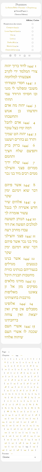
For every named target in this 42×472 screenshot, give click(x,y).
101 (20, 418)
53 (37, 387)
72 (14, 401)
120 (6, 432)
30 (34, 373)
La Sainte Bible (11, 8)
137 (13, 443)
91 (28, 411)
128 (24, 436)
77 (10, 404)
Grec (12, 35)
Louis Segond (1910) (12, 31)
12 (29, 362)
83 (12, 408)
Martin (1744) (12, 46)
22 (18, 369)
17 (24, 366)
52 (31, 387)
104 (3, 422)
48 (5, 387)
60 (9, 394)
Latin (12, 39)
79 (23, 404)
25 (38, 369)
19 (37, 366)
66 (12, 397)
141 (6, 447)
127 (17, 436)
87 (39, 408)
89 (15, 411)
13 (35, 362)
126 (10, 436)
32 (9, 376)
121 (13, 432)
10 (17, 362)
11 (23, 362)
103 (34, 418)
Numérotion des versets (13, 24)
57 (27, 390)
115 (8, 429)
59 (3, 394)
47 (34, 383)
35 (28, 376)
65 (5, 397)
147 (10, 450)
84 (19, 408)
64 (36, 394)
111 (17, 425)
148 (18, 450)
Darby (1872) (11, 42)
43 (8, 383)
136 (6, 443)
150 (32, 450)
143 (20, 447)
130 (39, 436)
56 (20, 390)
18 (30, 366)
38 (12, 380)
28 (21, 373)
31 (2, 376)
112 (24, 425)
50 (19, 387)
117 (22, 429)
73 (21, 401)
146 (3, 450)
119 (36, 429)
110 (10, 425)
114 (38, 425)
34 (22, 376)
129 (31, 436)
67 (19, 397)
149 (25, 450)
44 (14, 383)
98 (36, 415)
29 (28, 373)
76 (3, 404)
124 (34, 432)
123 (27, 432)
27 (14, 373)
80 (30, 404)
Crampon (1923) (12, 27)
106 (17, 422)
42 (38, 380)
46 (28, 383)
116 (15, 429)
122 (20, 432)
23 (25, 369)
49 (12, 387)
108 (32, 422)
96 (23, 415)
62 (22, 394)
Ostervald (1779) (11, 50)
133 (22, 440)
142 (13, 447)
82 (6, 408)
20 (6, 369)
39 (18, 380)
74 (28, 401)
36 (35, 376)
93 (3, 415)
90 (21, 411)
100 (12, 418)
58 (33, 390)
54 (8, 390)
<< (12, 355)
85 (25, 408)
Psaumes (22, 8)
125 (3, 436)
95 (16, 415)
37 (5, 380)
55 (14, 390)
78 (17, 404)
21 (12, 369)
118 (29, 429)
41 (32, 380)
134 (29, 440)
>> (21, 355)
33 (15, 376)
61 (16, 394)
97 (29, 415)
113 (31, 425)
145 (34, 447)
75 (34, 401)
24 (31, 369)
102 (27, 418)
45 (21, 383)
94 (9, 415)
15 (11, 366)
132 (15, 440)
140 (34, 443)
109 (3, 425)
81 (37, 404)
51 (25, 387)
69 (32, 397)
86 (32, 408)
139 (27, 443)
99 (5, 418)
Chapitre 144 (32, 8)
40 (25, 380)
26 (8, 373)
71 (8, 401)
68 (25, 397)
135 (36, 440)
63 (29, 394)
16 (18, 366)
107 (25, 422)
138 (20, 443)
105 (10, 422)
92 (34, 411)
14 (5, 366)
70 (39, 397)
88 (8, 411)
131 (8, 440)
